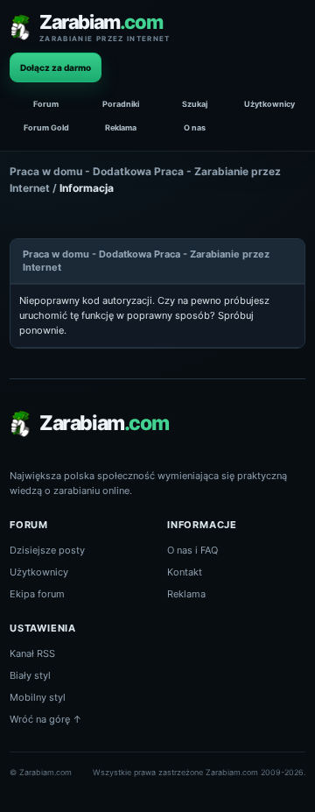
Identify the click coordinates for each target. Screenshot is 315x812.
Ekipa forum (37, 594)
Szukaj (194, 104)
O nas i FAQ (192, 550)
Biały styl (30, 675)
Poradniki (120, 104)
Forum (46, 104)
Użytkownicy (269, 104)
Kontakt (184, 572)
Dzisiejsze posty (47, 550)
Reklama (120, 127)
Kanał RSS (32, 653)
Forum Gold (46, 127)
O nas (195, 127)
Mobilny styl (38, 697)
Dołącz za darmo (55, 67)
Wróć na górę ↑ (46, 719)
